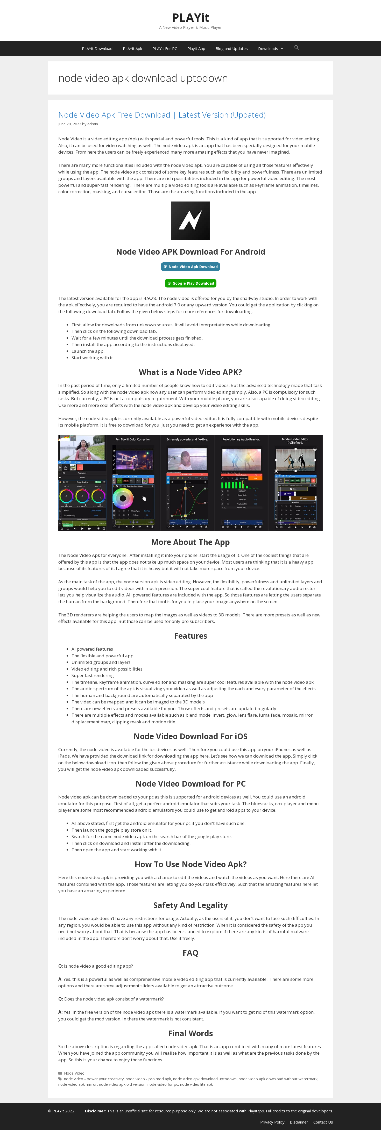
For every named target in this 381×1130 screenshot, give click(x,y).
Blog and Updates (232, 48)
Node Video (74, 1073)
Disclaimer (299, 1122)
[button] (297, 48)
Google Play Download (193, 283)
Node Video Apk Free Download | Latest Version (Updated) (162, 114)
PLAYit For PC (164, 48)
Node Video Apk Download (193, 266)
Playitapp (256, 1110)
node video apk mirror (77, 1084)
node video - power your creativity (94, 1078)
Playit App (196, 48)
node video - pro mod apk (148, 1078)
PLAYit (190, 17)
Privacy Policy (272, 1122)
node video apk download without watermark (278, 1078)
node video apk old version (122, 1084)
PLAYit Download (97, 48)
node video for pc (162, 1084)
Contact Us (323, 1122)
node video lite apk (196, 1084)
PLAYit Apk (132, 48)
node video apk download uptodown (205, 1078)
